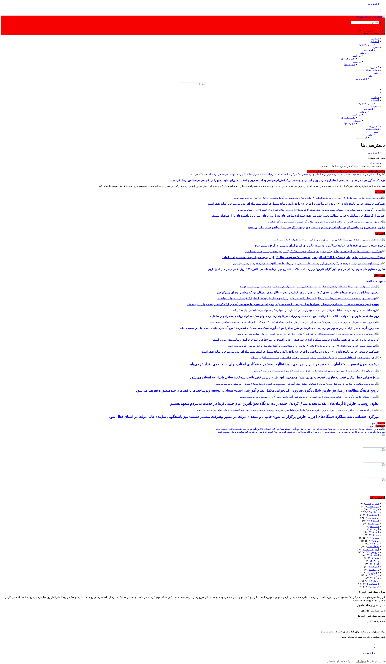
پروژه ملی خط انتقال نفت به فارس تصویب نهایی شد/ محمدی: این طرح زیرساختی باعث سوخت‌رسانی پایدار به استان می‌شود (284, 377)
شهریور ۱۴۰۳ (372, 572)
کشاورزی (374, 67)
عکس (376, 73)
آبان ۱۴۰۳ (374, 566)
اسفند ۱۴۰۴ (373, 520)
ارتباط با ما (373, 4)
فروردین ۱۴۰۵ (371, 518)
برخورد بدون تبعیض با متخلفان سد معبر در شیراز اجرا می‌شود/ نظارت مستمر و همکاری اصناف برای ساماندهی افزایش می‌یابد (284, 364)
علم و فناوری (348, 58)
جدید (374, 281)
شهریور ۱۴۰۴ (372, 538)
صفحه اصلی (373, 163)
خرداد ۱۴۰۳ (373, 581)
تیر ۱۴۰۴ (374, 543)
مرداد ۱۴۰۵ (373, 506)
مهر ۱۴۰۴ (374, 535)
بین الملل (356, 55)
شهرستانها (349, 64)
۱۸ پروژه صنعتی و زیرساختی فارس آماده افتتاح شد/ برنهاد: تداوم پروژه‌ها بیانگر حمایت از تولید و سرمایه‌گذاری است (316, 227)
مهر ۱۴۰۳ (374, 569)
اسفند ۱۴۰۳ (373, 555)
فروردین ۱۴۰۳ (371, 586)
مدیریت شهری (365, 44)
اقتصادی (374, 41)
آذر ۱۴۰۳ (374, 563)
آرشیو (375, 423)
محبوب (381, 281)
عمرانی (375, 47)
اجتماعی (368, 50)
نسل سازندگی (372, 70)
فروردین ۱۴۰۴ (371, 552)
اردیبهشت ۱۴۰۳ (371, 583)
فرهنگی (363, 53)
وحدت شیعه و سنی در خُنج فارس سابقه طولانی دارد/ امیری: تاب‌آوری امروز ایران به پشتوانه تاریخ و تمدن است (319, 245)
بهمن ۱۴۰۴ (373, 523)
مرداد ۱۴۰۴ (373, 540)
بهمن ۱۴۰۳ (373, 558)
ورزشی (357, 61)
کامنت (368, 281)
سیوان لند (361, 661)
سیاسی (375, 38)
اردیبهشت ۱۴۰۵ (371, 515)
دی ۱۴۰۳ (374, 561)
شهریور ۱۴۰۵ (372, 503)
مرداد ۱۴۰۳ (373, 575)
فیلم (370, 76)
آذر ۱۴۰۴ (374, 529)
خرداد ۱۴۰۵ (373, 512)
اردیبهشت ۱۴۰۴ (371, 549)
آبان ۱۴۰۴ (374, 532)
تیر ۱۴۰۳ (374, 578)
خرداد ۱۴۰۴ (373, 546)
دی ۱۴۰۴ (374, 526)
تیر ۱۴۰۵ (374, 509)
